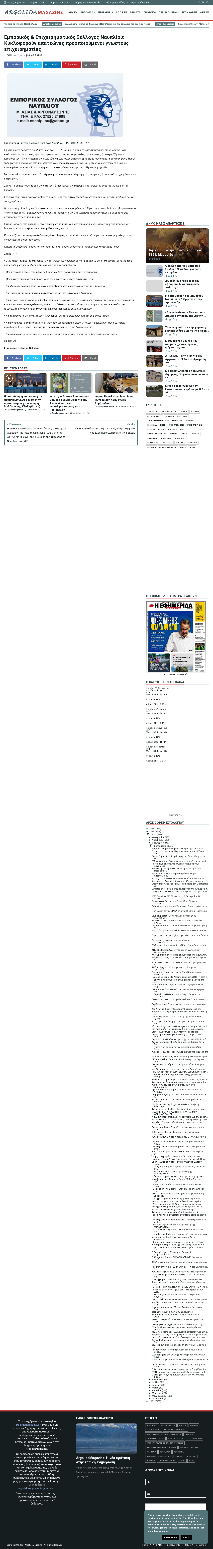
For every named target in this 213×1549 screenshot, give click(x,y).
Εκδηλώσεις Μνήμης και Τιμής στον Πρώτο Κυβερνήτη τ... (179, 907)
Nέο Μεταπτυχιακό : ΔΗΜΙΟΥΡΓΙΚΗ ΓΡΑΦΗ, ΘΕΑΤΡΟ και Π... (180, 1268)
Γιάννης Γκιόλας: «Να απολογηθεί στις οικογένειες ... (179, 1029)
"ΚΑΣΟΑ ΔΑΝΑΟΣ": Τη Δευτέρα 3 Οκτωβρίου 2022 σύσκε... (177, 897)
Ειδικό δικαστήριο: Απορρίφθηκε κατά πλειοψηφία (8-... (178, 1152)
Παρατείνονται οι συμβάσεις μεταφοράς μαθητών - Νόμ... (178, 1248)
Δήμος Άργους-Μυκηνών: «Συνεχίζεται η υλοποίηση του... (178, 1035)
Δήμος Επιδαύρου (139, 2)
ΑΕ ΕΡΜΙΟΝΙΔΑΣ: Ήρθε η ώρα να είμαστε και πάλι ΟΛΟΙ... (177, 921)
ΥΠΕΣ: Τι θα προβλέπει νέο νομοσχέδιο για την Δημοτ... (180, 1117)
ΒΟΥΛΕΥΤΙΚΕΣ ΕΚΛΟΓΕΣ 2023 (176, 416)
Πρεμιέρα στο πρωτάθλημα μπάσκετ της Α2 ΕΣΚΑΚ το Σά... (179, 852)
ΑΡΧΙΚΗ (73, 12)
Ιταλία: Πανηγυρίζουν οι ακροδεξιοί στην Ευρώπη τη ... (179, 1201)
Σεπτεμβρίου (161, 846)
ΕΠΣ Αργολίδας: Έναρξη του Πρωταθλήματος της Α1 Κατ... (179, 1022)
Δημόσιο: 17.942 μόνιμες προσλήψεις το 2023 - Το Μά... (180, 1039)
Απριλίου (157, 1390)
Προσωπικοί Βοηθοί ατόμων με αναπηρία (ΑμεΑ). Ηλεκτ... (177, 1185)
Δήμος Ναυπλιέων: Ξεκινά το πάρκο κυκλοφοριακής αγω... (178, 1128)
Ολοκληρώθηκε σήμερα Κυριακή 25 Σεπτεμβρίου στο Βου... (179, 1220)
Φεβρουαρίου (159, 1396)
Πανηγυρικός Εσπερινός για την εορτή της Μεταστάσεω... (173, 1225)
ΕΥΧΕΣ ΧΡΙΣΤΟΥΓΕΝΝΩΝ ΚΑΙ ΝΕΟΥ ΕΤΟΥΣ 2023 (165, 429)
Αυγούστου (158, 1379)
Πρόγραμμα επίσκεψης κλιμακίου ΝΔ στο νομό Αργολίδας (176, 865)
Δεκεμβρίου (158, 837)
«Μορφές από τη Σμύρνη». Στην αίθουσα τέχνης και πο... (178, 1190)
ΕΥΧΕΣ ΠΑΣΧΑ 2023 (176, 425)
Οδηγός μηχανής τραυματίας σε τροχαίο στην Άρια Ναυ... (178, 1142)
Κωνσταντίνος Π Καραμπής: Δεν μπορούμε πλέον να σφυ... (178, 1283)
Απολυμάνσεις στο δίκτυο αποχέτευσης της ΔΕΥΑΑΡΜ (179, 955)
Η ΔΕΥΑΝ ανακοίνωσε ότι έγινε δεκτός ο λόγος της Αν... (178, 981)
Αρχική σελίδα (37, 2)
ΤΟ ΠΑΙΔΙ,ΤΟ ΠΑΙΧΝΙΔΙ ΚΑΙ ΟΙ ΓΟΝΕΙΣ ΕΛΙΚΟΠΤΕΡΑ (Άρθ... (180, 1287)
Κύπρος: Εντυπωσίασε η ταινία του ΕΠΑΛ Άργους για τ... (179, 1138)
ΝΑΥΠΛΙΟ (195, 434)
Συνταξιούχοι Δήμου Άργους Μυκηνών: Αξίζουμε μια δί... (178, 1167)
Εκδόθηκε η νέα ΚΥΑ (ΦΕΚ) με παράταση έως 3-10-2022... (177, 1315)
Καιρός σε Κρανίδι (155, 746)
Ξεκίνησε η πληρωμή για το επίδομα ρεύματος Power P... (180, 1079)
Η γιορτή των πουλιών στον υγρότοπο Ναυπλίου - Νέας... (177, 1048)
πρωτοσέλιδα (170, 674)
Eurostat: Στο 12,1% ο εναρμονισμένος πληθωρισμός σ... (180, 889)
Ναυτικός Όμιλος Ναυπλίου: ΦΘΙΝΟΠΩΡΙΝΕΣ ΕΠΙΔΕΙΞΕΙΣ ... (180, 931)
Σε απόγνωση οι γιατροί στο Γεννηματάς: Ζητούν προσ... (177, 1163)
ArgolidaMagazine (101, 24)
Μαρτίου (157, 1393)
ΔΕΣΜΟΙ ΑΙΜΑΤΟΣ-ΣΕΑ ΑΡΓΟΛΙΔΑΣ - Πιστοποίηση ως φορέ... (179, 1365)
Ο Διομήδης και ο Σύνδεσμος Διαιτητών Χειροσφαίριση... (172, 1253)
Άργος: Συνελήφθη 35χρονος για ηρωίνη (172, 1209)
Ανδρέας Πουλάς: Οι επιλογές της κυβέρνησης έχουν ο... (179, 958)
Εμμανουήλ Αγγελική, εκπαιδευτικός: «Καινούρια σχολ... (180, 1056)
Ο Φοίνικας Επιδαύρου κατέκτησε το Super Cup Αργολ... (176, 1295)
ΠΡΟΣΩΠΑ (149, 12)
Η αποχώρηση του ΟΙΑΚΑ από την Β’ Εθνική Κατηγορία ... (179, 912)
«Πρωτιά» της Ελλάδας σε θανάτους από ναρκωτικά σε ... (180, 1360)
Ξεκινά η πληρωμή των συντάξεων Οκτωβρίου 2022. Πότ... (178, 1320)
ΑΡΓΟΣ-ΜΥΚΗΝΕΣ (154, 416)
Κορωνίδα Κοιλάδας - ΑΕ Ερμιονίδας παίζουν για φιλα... (180, 1332)
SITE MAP (189, 1545)
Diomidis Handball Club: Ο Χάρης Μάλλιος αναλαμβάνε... (180, 1234)
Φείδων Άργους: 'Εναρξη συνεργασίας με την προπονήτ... (175, 968)
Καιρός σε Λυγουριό (156, 728)
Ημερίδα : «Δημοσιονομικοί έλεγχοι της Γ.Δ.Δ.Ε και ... (179, 848)
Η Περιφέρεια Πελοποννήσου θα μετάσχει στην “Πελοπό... (176, 995)
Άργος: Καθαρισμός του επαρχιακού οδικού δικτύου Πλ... (179, 1341)
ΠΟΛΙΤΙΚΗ (180, 443)
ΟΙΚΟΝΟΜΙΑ (152, 438)
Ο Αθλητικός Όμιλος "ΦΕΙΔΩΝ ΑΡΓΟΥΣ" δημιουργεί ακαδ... (177, 1258)
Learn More (170, 1537)
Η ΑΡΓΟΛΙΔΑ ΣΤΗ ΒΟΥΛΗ (157, 434)
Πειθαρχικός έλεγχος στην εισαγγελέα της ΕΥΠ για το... (180, 1324)
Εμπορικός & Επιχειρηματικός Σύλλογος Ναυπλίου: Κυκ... (178, 985)
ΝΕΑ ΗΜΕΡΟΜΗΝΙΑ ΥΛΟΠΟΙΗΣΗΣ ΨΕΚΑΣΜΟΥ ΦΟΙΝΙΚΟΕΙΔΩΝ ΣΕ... (174, 1113)
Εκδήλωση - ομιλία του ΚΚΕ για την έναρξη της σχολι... (179, 1176)
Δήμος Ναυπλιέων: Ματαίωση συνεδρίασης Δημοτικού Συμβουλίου (150, 24)
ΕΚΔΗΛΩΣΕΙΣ (189, 12)
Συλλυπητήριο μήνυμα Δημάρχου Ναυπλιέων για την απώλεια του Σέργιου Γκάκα (44, 24)
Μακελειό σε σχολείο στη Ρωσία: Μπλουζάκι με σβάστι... (176, 1180)
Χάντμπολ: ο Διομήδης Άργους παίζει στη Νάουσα (177, 881)
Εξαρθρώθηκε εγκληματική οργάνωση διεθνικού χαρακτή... (177, 1328)
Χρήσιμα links (174, 1545)
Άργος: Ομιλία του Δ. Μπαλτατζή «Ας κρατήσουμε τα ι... (180, 1119)
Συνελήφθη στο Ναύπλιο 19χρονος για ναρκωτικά (177, 1279)
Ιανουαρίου (158, 1398)
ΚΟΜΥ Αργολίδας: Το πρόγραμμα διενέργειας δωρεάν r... (179, 1263)
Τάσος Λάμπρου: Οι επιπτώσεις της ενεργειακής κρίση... (177, 1017)
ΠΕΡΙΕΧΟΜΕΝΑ (168, 12)
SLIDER (183, 447)
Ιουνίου (156, 1385)
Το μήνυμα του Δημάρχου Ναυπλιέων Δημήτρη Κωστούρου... (175, 1105)
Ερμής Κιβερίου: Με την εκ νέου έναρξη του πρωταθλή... (174, 917)
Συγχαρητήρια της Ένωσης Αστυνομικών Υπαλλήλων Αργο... (178, 1355)
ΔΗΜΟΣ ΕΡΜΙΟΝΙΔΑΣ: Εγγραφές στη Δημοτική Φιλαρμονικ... (175, 951)
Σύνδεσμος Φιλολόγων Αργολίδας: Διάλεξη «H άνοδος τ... (180, 946)
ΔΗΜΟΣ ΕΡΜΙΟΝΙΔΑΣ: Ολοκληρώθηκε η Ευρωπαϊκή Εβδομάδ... (178, 1194)
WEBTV (204, 12)
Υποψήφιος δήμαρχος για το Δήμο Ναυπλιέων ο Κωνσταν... (176, 973)
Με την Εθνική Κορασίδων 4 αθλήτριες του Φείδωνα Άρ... (178, 1275)
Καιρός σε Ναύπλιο (156, 709)
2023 (152, 831)
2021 (152, 1401)
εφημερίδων (184, 674)
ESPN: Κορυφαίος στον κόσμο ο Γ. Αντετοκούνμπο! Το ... (180, 1372)
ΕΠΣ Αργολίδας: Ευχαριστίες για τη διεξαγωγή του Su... (180, 861)
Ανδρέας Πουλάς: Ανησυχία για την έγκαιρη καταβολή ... (179, 1012)
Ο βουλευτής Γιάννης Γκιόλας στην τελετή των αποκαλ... (175, 1133)
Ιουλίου (156, 1382)
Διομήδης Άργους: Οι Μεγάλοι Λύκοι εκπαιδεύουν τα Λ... (179, 1095)
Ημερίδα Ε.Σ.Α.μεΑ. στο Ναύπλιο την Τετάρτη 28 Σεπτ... (180, 1159)
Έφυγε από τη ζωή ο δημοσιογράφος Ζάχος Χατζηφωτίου (174, 874)
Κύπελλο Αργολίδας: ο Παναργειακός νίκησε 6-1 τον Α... (180, 1026)
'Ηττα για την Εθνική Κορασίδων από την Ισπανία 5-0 (178, 878)
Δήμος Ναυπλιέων (60, 2)
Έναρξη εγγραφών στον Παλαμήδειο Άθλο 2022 (176, 1156)
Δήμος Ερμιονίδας (115, 2)
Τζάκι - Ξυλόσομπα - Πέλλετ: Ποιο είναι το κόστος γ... (179, 1204)
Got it (186, 1537)
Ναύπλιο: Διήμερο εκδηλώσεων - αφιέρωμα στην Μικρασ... (177, 1123)
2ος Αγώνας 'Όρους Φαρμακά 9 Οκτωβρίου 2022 (176, 1009)
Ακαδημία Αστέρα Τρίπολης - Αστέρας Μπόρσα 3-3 (178, 1244)
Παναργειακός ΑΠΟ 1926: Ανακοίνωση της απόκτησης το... (179, 926)
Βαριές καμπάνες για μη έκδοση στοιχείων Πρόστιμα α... (179, 1346)
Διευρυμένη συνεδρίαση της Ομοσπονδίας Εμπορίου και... (178, 1065)
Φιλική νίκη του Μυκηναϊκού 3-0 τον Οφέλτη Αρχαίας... (179, 1212)
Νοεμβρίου (158, 840)
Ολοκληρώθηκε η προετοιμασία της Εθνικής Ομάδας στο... (178, 1147)
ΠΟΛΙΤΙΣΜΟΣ (192, 443)
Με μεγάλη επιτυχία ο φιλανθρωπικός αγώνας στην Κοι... (178, 1230)
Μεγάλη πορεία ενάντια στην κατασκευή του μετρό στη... (178, 1303)
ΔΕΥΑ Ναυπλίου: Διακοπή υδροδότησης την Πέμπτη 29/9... (178, 1060)
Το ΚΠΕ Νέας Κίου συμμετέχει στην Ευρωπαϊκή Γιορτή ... (180, 1072)
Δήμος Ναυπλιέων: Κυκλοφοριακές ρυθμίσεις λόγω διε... (178, 1043)
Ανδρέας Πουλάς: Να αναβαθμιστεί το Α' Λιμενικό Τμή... (180, 1334)
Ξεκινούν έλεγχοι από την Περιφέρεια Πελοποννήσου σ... (179, 1000)
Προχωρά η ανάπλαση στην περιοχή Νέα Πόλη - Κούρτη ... (180, 892)
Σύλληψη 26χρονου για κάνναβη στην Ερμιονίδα (176, 1198)
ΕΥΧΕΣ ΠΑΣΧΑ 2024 (195, 425)
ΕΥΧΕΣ (162, 425)
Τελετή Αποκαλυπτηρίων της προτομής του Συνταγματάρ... (174, 1172)
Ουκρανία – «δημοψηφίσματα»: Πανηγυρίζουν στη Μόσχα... (177, 1075)
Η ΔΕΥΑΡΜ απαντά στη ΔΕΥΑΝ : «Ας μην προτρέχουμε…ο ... (180, 963)
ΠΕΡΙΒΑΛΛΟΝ (166, 438)
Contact (202, 1545)
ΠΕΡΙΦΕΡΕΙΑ (105, 12)
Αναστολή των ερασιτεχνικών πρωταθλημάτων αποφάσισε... (176, 869)
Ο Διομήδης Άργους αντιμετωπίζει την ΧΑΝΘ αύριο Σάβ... (178, 1375)
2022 (154, 834)
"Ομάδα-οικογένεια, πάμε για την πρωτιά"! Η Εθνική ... (179, 1242)
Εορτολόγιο (175, 815)
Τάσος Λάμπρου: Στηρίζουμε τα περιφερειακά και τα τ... (179, 1216)
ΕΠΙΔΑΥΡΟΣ (190, 420)
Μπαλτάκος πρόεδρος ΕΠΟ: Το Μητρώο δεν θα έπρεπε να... (180, 885)
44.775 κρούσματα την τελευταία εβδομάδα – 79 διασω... (177, 1100)
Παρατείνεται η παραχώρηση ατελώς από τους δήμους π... (180, 936)
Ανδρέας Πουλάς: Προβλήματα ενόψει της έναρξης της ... (180, 1053)
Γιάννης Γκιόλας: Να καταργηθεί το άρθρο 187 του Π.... (180, 1206)
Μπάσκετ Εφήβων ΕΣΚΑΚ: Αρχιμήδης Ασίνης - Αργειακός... (175, 1238)
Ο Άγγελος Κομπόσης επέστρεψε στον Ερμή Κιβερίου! (179, 1369)
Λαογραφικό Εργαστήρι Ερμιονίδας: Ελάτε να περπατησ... (175, 902)
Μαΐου (155, 1387)
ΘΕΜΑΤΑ (135, 12)
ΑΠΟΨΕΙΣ (121, 12)
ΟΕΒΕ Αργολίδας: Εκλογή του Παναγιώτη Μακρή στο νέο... (178, 990)
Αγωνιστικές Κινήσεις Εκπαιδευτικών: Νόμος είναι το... (180, 1271)
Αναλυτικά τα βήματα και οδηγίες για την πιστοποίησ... (180, 1082)
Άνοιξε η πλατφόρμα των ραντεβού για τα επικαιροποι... (173, 1086)
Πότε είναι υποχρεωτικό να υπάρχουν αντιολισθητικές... (171, 941)
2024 (152, 828)
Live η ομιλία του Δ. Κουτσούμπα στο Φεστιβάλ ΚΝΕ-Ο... (180, 1299)
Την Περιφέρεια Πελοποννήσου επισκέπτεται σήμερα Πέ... (179, 1005)
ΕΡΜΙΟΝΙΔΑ (152, 425)
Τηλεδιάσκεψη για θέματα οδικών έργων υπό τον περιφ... (177, 1090)
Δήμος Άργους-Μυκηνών (87, 2)
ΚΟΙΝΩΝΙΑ (185, 434)
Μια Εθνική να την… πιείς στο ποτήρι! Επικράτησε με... (179, 1069)
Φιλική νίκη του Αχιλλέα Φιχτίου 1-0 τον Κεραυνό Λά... (179, 1109)
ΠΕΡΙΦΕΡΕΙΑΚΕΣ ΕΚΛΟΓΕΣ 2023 (159, 443)
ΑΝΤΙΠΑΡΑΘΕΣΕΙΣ (169, 412)
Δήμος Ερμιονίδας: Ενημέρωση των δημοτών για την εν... (178, 857)
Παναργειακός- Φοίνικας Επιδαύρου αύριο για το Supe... (177, 1350)
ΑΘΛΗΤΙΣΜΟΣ (152, 412)
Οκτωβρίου (158, 843)
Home (145, 1545)
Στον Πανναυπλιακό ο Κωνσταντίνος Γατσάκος (176, 1032)
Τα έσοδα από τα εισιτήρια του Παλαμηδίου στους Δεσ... (177, 1290)
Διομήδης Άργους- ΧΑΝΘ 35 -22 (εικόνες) (173, 1312)
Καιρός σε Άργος (155, 690)
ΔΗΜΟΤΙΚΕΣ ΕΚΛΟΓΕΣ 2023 (158, 420)
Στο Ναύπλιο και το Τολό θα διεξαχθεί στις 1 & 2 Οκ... (179, 1337)
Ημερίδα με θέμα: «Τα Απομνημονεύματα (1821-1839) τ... (180, 977)
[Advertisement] (177, 163)
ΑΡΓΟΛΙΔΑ (87, 12)
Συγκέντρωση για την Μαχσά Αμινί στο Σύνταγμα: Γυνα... (177, 1308)
